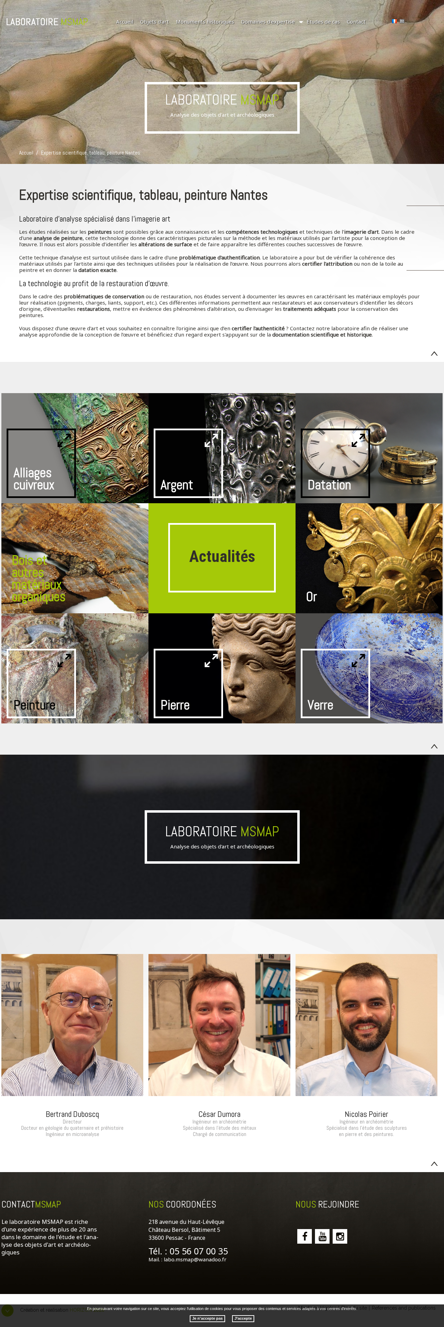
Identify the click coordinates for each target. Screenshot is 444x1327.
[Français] (394, 21)
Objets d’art (154, 21)
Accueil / (29, 152)
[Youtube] (322, 1236)
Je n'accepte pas (207, 1318)
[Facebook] (304, 1236)
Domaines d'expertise (268, 21)
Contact (356, 21)
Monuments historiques (205, 21)
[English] (402, 21)
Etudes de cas (323, 21)
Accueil (124, 21)
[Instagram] (340, 1236)
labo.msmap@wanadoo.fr (195, 1259)
